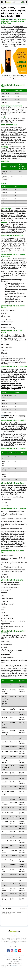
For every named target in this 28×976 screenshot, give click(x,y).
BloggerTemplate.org (14, 972)
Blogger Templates (13, 970)
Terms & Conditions (14, 961)
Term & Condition (19, 956)
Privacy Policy (10, 958)
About (11, 956)
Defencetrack (13, 965)
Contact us (18, 958)
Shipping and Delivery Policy (14, 963)
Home (5, 956)
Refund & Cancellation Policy (14, 959)
